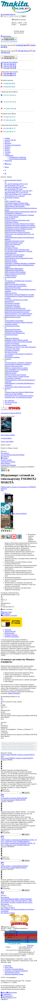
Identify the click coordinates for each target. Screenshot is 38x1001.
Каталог (7, 141)
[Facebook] (16, 933)
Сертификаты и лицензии (17, 157)
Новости (7, 147)
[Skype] (27, 942)
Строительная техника (12, 326)
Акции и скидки (10, 140)
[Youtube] (16, 935)
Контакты (8, 143)
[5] (9, 531)
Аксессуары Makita (7, 441)
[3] (5, 531)
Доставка (8, 152)
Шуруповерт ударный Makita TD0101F (14, 867)
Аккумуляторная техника (13, 180)
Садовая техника (10, 277)
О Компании (9, 155)
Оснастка (8, 359)
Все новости (5, 453)
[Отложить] (2, 796)
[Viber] (27, 940)
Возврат (7, 148)
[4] (7, 531)
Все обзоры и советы (8, 907)
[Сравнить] (2, 794)
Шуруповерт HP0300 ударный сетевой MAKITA (17, 758)
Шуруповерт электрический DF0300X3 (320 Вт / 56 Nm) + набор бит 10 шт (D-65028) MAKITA (18, 844)
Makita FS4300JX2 (14, 693)
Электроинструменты (12, 197)
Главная (7, 138)
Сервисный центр (10, 57)
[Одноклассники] (6, 470)
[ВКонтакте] (2, 470)
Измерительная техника (13, 317)
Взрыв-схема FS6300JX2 (19, 513)
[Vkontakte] (17, 931)
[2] (3, 531)
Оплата (7, 150)
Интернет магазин (9, 38)
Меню (7, 167)
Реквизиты (8, 160)
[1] (2, 531)
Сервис (7, 154)
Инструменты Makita (8, 435)
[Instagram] (27, 938)
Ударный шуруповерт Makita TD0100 (13, 800)
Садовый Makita (6, 438)
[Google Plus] (8, 470)
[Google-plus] (28, 937)
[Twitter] (4, 470)
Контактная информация (9, 41)
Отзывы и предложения (13, 145)
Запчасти (8, 388)
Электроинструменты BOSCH (11, 413)
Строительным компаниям (17, 159)
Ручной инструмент (11, 334)
